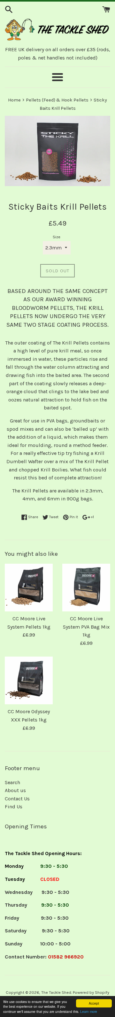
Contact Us (17, 799)
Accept (94, 1003)
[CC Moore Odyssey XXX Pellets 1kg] (29, 680)
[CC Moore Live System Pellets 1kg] (29, 587)
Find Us (13, 807)
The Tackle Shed (56, 992)
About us (15, 790)
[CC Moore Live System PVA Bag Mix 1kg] (86, 587)
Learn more (88, 1011)
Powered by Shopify (91, 992)
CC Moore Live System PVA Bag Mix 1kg (86, 627)
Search (12, 782)
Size (56, 236)
